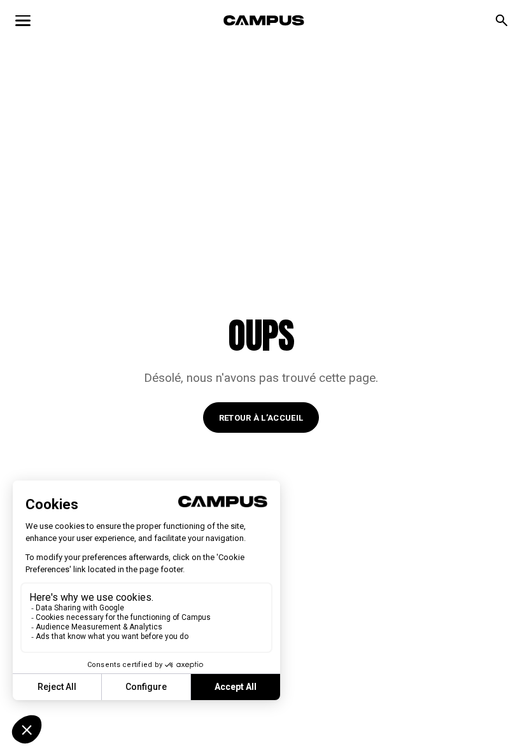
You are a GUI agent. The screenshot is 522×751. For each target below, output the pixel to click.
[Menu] (23, 20)
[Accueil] (263, 20)
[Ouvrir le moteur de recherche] (501, 20)
